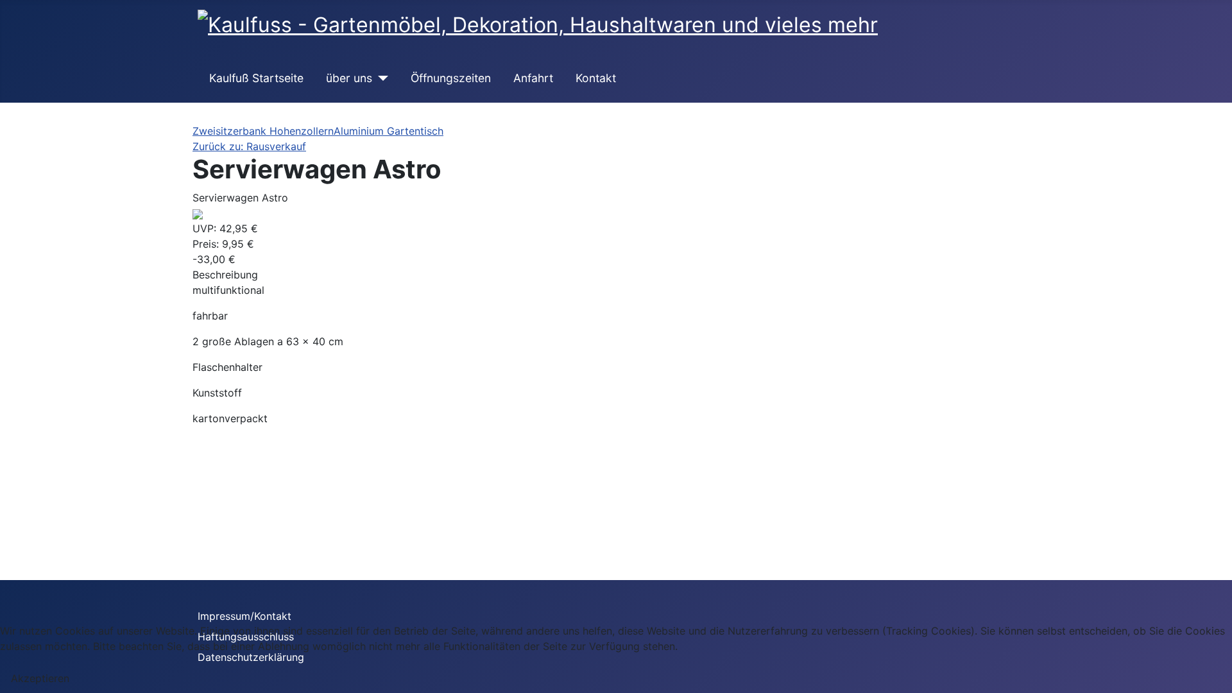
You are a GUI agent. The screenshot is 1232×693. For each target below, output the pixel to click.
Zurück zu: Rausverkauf (249, 146)
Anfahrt (533, 78)
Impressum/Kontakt (244, 616)
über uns (349, 78)
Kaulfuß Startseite (256, 78)
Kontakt (596, 78)
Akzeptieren (40, 678)
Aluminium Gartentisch (388, 130)
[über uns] (380, 78)
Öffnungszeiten (451, 78)
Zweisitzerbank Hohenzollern (263, 130)
